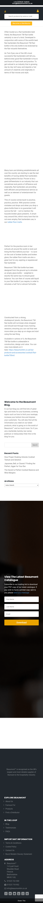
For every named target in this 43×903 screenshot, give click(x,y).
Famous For (10, 805)
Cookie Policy (11, 847)
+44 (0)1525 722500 (21, 2)
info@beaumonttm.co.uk (17, 888)
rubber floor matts (14, 222)
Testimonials (11, 828)
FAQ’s (8, 831)
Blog (7, 824)
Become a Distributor (21, 23)
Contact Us (10, 850)
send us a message (21, 593)
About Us (9, 801)
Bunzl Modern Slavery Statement (19, 854)
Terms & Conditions (13, 843)
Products (9, 809)
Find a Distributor (12, 812)
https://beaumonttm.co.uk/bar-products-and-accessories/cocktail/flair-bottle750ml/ (20, 352)
